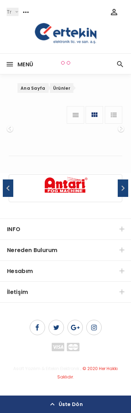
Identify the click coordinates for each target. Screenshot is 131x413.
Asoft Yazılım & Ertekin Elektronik (46, 368)
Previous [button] (8, 188)
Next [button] (123, 188)
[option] (65, 188)
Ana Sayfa (33, 88)
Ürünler (61, 88)
